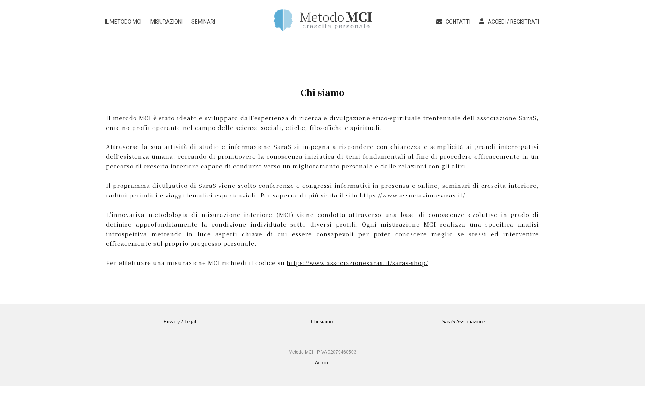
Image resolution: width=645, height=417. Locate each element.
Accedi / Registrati (511, 22)
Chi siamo (322, 321)
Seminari (203, 22)
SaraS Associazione (463, 321)
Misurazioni (166, 22)
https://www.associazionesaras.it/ (412, 195)
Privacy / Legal (179, 321)
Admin (321, 362)
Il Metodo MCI (123, 22)
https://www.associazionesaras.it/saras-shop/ (357, 263)
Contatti (456, 22)
